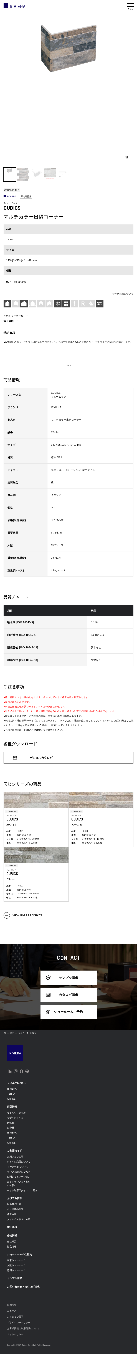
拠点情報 (11, 1246)
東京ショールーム (16, 1260)
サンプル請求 (68, 978)
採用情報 (11, 1304)
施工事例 (9, 320)
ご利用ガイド (14, 1150)
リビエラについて (17, 1082)
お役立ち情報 (14, 1198)
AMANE (11, 1098)
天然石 (10, 1122)
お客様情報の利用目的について (23, 1328)
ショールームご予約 (68, 1012)
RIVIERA (12, 1088)
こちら (75, 342)
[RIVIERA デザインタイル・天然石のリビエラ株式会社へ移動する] (5, 1033)
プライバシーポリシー (18, 1322)
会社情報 (12, 1235)
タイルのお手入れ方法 (18, 1219)
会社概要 (11, 1241)
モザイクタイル (15, 1117)
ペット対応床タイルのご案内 (22, 1190)
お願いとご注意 (32, 730)
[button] (10, 174)
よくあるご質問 (15, 1316)
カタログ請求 (68, 995)
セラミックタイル (16, 1112)
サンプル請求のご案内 (18, 1171)
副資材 (10, 1127)
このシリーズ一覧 (14, 315)
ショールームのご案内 (19, 1254)
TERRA (11, 1093)
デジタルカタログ (41, 757)
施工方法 (11, 1214)
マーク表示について (122, 293)
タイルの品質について (18, 1161)
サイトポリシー (15, 1334)
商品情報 (12, 1106)
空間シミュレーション (18, 1176)
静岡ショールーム (16, 1270)
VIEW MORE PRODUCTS (27, 915)
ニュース (11, 1310)
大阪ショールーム (16, 1265)
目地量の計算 (14, 1204)
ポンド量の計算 (15, 1209)
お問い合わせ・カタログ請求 (23, 1286)
